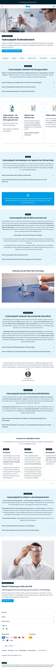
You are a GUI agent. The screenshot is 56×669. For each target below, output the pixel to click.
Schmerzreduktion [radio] (43, 58)
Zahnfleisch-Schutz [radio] (32, 58)
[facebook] (3, 628)
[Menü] (2, 6)
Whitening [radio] (22, 58)
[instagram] (6, 628)
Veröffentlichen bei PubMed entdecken (12, 50)
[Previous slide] (50, 146)
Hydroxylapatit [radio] (5, 58)
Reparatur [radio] (14, 58)
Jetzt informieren (7, 600)
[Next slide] (53, 146)
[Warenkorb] (54, 6)
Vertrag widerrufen (42, 650)
